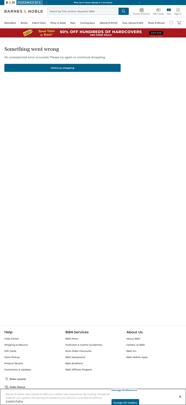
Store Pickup (12, 357)
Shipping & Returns (16, 345)
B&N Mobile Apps (137, 357)
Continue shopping (62, 67)
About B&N (133, 338)
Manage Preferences (124, 390)
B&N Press (71, 338)
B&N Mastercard (75, 357)
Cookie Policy (14, 401)
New (72, 22)
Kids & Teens (39, 22)
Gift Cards (10, 351)
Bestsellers (10, 22)
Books (24, 22)
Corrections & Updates (17, 369)
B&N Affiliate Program (78, 369)
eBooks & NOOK (109, 22)
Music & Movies (156, 22)
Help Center (11, 338)
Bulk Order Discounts (78, 351)
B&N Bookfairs (74, 363)
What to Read (58, 22)
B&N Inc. (131, 351)
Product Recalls (13, 363)
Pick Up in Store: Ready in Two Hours (93, 2)
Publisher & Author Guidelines (83, 345)
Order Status (17, 387)
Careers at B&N (135, 345)
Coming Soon (87, 22)
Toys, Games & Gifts (132, 22)
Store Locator (18, 379)
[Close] (180, 397)
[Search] (124, 11)
